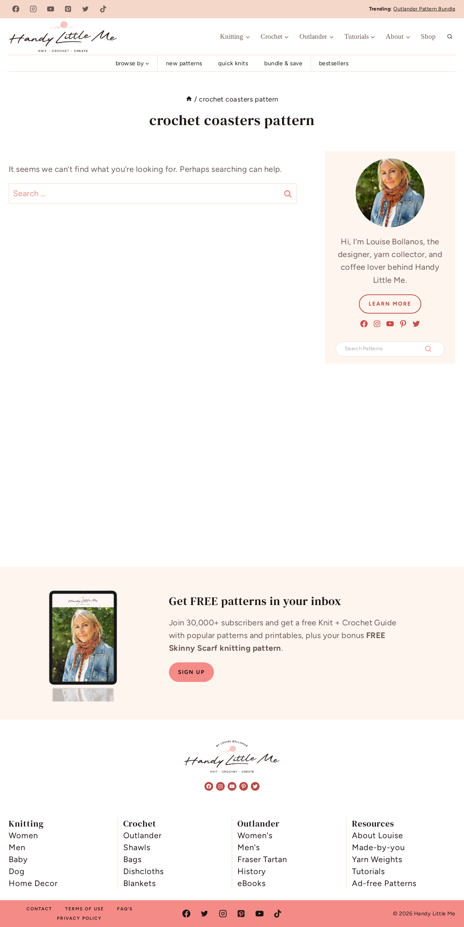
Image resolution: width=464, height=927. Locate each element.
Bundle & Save (283, 63)
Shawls (136, 847)
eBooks (251, 883)
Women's (255, 835)
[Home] (189, 99)
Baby (18, 859)
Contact (39, 908)
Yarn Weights (377, 859)
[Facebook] (16, 9)
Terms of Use (84, 908)
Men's (248, 847)
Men (17, 847)
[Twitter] (86, 9)
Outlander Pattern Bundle (424, 9)
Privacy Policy (79, 918)
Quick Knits (233, 63)
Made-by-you (378, 847)
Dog (17, 871)
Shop (428, 36)
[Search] (428, 349)
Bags (132, 859)
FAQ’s (125, 908)
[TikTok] (103, 9)
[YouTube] (51, 9)
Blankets (139, 883)
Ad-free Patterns (384, 883)
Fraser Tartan (262, 859)
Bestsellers (333, 63)
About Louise (377, 835)
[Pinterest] (68, 9)
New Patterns (184, 63)
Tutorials (368, 871)
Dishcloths (143, 871)
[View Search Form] (449, 36)
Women (23, 835)
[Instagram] (33, 9)
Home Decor (33, 883)
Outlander (142, 835)
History (251, 871)
